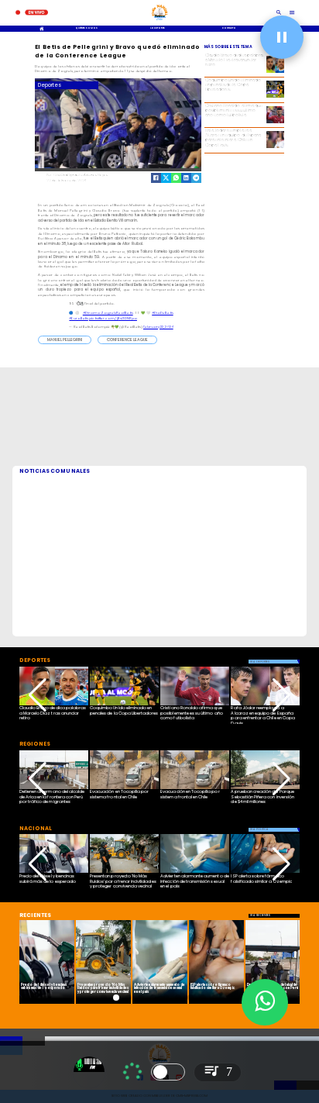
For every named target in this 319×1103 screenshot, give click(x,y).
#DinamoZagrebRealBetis (108, 313)
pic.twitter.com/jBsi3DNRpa (113, 318)
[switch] (168, 1072)
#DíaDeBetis (162, 313)
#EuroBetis (78, 318)
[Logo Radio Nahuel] (159, 21)
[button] (64, 340)
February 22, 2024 (158, 327)
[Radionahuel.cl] (278, 13)
